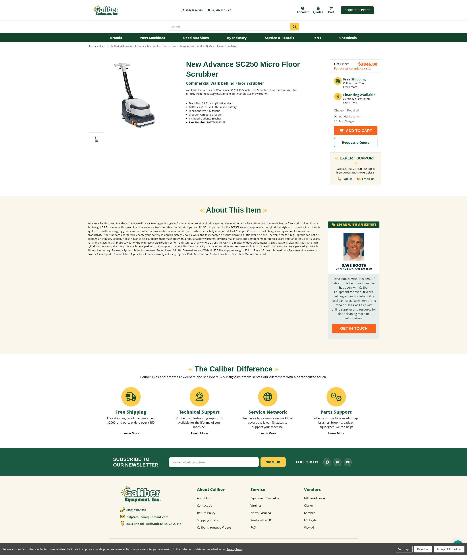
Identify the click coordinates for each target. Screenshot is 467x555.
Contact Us (204, 506)
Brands (116, 38)
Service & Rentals (279, 38)
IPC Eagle (310, 520)
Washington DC (261, 520)
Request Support (357, 10)
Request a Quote (356, 142)
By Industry (237, 38)
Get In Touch (354, 328)
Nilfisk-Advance (314, 498)
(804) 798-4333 (193, 10)
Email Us (368, 179)
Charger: (346, 110)
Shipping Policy (207, 520)
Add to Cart (358, 130)
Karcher (309, 513)
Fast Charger (346, 121)
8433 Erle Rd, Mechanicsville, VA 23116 (153, 524)
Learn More (131, 433)
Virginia (255, 506)
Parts (316, 38)
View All (309, 527)
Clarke (308, 506)
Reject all (423, 549)
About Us (203, 498)
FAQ (253, 527)
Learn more (350, 87)
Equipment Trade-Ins (264, 498)
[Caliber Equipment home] (106, 10)
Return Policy (206, 513)
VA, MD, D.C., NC (220, 10)
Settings (404, 549)
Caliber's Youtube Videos (214, 527)
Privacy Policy (234, 549)
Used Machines (196, 38)
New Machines (152, 38)
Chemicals (348, 38)
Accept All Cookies (449, 549)
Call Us (347, 179)
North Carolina (260, 513)
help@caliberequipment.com (147, 517)
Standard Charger (350, 116)
